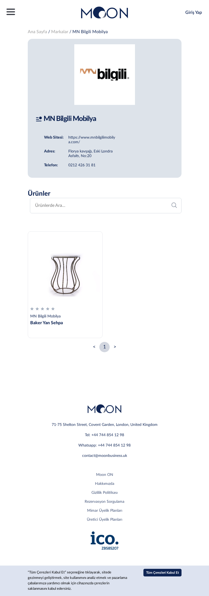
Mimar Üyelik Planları (104, 511)
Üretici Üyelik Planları (104, 520)
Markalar (59, 32)
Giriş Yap (193, 12)
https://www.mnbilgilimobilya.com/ (91, 140)
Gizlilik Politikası (104, 493)
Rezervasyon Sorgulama (104, 502)
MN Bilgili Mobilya (90, 32)
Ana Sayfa (37, 32)
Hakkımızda (104, 484)
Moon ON (104, 475)
